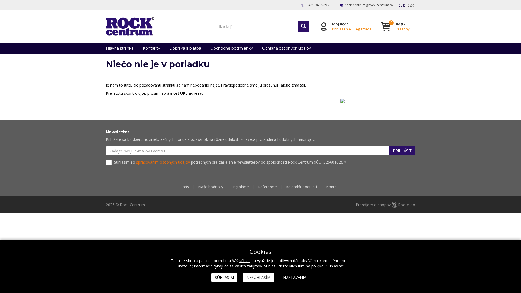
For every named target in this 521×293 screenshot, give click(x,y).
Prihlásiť (402, 150)
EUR (401, 5)
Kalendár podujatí (301, 186)
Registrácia (363, 29)
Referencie (267, 186)
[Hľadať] (303, 26)
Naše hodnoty (210, 186)
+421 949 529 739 (319, 5)
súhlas (244, 260)
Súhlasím (224, 277)
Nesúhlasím (258, 277)
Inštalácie (240, 186)
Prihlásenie (341, 29)
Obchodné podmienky (231, 48)
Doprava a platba (185, 48)
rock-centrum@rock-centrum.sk (369, 5)
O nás (184, 186)
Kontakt (333, 186)
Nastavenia (294, 277)
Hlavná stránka (120, 48)
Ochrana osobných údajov (286, 48)
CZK (411, 5)
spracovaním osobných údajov (163, 162)
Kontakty (151, 48)
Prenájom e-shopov (385, 204)
